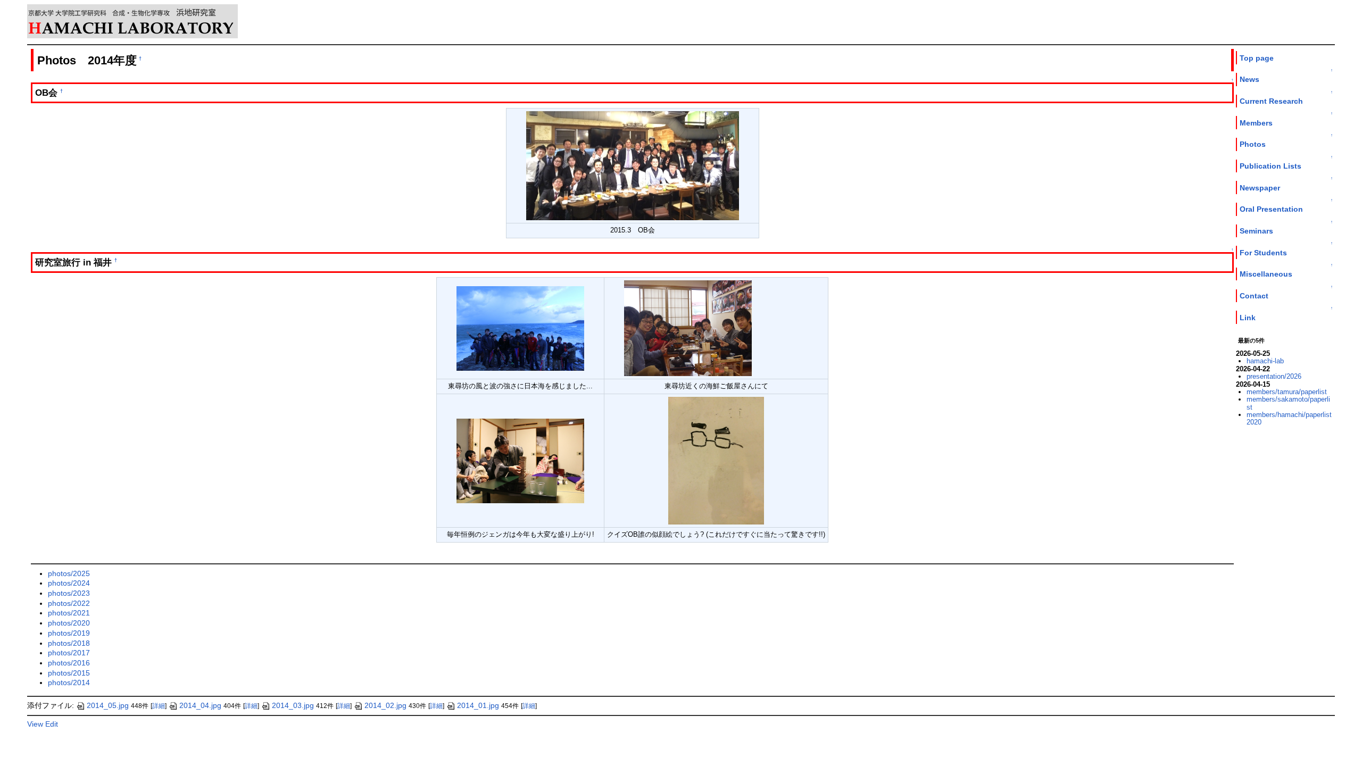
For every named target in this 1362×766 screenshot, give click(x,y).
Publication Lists (1270, 166)
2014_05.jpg (108, 705)
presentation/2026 (1274, 376)
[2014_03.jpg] (520, 460)
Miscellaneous (1266, 274)
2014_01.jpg (478, 705)
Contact (1254, 296)
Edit (51, 724)
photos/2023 (69, 593)
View (35, 724)
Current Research (1271, 101)
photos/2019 (69, 633)
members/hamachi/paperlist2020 (1289, 418)
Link (1248, 317)
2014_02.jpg (385, 705)
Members (1256, 123)
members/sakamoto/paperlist (1288, 403)
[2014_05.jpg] (632, 165)
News (1249, 79)
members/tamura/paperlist (1287, 392)
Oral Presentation (1271, 209)
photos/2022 (69, 603)
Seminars (1256, 231)
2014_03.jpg (293, 705)
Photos (1253, 144)
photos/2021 (69, 613)
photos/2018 (69, 643)
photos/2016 (69, 663)
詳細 (158, 706)
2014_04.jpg (200, 705)
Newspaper (1260, 188)
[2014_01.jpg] (520, 328)
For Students (1263, 252)
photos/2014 (69, 682)
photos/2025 (69, 573)
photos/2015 (69, 673)
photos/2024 (69, 583)
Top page (1257, 58)
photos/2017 (69, 652)
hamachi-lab (1265, 361)
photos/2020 (69, 623)
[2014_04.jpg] (716, 460)
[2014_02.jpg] (688, 328)
